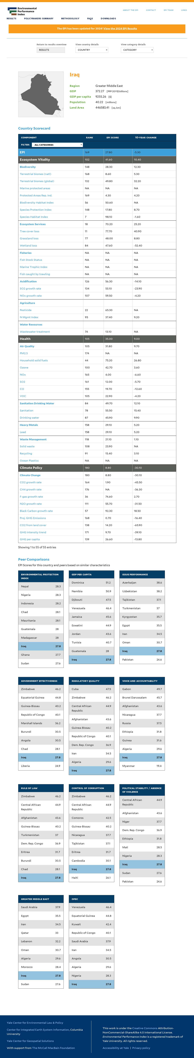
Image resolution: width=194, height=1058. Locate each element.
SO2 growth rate (30, 288)
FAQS (90, 19)
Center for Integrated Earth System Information (38, 1029)
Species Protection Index (36, 209)
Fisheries (26, 252)
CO (22, 388)
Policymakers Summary (38, 19)
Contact (151, 10)
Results (11, 19)
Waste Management (33, 439)
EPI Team (168, 10)
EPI (22, 152)
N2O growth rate (31, 503)
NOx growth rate (31, 295)
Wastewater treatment (35, 331)
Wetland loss (28, 245)
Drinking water (29, 417)
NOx (23, 374)
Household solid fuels (34, 360)
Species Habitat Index (34, 216)
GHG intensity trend (33, 532)
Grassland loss (29, 238)
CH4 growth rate (31, 489)
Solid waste (27, 446)
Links (184, 10)
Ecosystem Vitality (35, 159)
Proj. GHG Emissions (33, 518)
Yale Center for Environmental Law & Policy (35, 1022)
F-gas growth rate (31, 496)
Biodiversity (28, 166)
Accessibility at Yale (116, 1047)
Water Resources (31, 324)
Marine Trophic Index (33, 267)
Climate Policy (31, 468)
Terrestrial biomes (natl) (35, 174)
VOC (23, 396)
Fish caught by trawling (35, 274)
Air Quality (27, 346)
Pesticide (26, 310)
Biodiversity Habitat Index (37, 202)
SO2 (22, 381)
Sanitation (26, 410)
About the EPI (130, 10)
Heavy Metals (29, 424)
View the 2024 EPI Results (120, 28)
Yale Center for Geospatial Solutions (30, 1041)
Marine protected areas (35, 188)
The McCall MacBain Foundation (53, 1047)
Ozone (24, 367)
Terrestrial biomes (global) (37, 181)
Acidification (28, 281)
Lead (23, 432)
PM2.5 (24, 353)
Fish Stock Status (31, 259)
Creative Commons (144, 1028)
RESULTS (44, 50)
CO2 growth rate (31, 482)
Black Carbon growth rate (36, 510)
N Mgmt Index (29, 317)
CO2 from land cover (33, 525)
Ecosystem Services (33, 224)
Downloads (108, 19)
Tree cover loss (29, 231)
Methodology (70, 19)
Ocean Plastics (29, 460)
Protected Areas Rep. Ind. (36, 195)
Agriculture (27, 303)
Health (25, 339)
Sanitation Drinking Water (37, 403)
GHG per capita (30, 539)
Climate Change (30, 475)
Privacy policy (141, 1047)
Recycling (26, 453)
